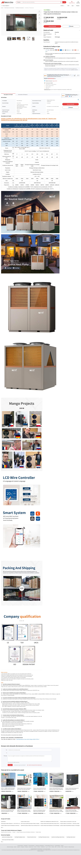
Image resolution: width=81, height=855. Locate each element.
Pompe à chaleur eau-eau (25, 821)
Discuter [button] (71, 26)
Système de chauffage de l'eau (7, 837)
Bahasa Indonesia (71, 846)
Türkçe (62, 846)
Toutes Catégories (6, 5)
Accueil (2, 7)
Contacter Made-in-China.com (49, 845)
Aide (68, 5)
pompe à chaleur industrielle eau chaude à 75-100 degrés (70, 825)
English (15, 846)
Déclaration (25, 845)
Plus (2, 841)
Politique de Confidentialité (40, 845)
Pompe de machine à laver (31, 837)
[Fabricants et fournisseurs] (7, 2)
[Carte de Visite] (78, 99)
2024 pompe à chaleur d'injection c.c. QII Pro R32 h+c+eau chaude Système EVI (14, 823)
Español (18, 846)
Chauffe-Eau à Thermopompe (29, 7)
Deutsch (39, 846)
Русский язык (31, 846)
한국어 (50, 846)
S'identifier (78, 2)
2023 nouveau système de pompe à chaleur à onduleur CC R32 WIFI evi (33, 823)
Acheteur (62, 5)
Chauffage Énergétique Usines (20, 837)
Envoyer (10, 765)
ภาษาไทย (58, 846)
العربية (47, 846)
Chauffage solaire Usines (71, 837)
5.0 (66, 96)
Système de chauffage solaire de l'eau (58, 837)
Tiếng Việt (66, 846)
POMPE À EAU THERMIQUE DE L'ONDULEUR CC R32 (49, 821)
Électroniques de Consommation (9, 7)
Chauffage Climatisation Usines (43, 837)
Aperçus (62, 845)
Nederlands (43, 846)
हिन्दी (55, 846)
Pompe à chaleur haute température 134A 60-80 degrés (49, 825)
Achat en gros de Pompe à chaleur (8, 839)
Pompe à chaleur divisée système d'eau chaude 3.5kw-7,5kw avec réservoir (50, 823)
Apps (72, 5)
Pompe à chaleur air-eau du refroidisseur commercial (10, 825)
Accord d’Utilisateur (31, 845)
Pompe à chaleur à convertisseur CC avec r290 (68, 821)
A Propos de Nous (20, 845)
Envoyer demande (52, 26)
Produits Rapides (57, 845)
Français (26, 846)
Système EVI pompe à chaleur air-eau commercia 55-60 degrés (31, 825)
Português (22, 846)
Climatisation (3, 821)
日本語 (53, 846)
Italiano (35, 846)
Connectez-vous (47, 89)
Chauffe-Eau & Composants (19, 7)
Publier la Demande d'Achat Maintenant (34, 765)
